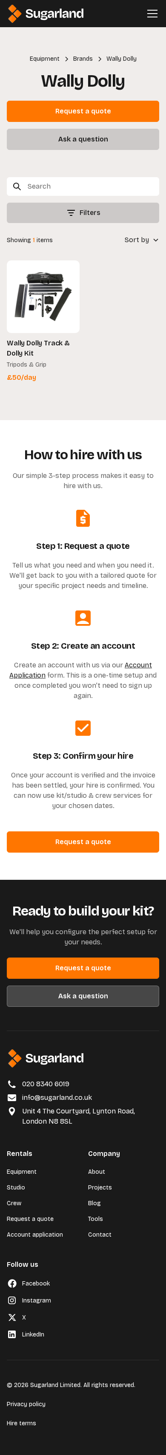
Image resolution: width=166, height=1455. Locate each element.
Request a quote (83, 111)
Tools (95, 1219)
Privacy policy (26, 1404)
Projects (100, 1187)
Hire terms (21, 1423)
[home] (46, 13)
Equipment (22, 1171)
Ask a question (83, 139)
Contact (100, 1234)
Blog (94, 1203)
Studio (16, 1187)
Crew (14, 1203)
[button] (150, 13)
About (96, 1171)
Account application (35, 1234)
